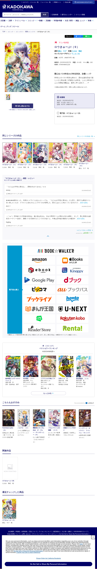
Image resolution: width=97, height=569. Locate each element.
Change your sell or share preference (28, 552)
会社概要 (11, 531)
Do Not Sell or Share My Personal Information (73, 534)
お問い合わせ (26, 534)
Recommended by (79, 403)
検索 (44, 14)
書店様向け (56, 531)
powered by (79, 233)
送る (88, 36)
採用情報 (24, 531)
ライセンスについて (45, 531)
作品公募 (68, 2)
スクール (15, 26)
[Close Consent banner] (93, 537)
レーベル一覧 (46, 2)
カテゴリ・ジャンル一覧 (31, 2)
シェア (79, 36)
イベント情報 (80, 14)
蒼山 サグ (62, 51)
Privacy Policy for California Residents (48, 558)
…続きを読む (83, 203)
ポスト (70, 36)
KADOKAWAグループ (81, 531)
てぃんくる (75, 54)
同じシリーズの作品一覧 (85, 136)
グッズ (8, 26)
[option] (10, 471)
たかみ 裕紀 (77, 51)
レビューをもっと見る (84, 230)
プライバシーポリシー (39, 534)
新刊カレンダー (67, 14)
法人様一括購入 (67, 531)
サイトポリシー (53, 534)
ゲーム (2, 26)
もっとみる (47, 393)
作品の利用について (13, 534)
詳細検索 (55, 14)
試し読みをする (24, 106)
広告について (33, 531)
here (81, 544)
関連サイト (57, 2)
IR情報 (17, 531)
